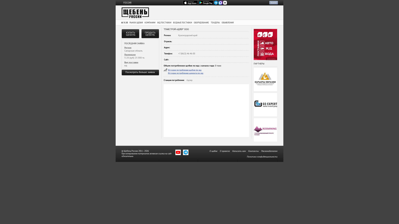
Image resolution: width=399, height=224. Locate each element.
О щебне (213, 151)
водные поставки (182, 22)
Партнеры (259, 63)
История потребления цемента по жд (185, 73)
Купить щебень (130, 33)
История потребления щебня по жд (184, 70)
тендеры (215, 22)
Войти (273, 2)
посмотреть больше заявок (140, 72)
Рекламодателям (269, 151)
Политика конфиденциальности (262, 156)
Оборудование (201, 22)
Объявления (150, 33)
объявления (228, 22)
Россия (127, 2)
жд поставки (164, 22)
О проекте (225, 151)
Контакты (253, 151)
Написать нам (239, 151)
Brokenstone (135, 13)
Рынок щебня (136, 22)
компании (150, 22)
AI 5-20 (124, 22)
